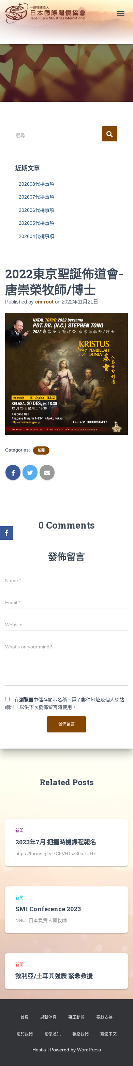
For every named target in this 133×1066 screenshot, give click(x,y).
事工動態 (76, 1017)
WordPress (89, 1049)
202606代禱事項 (36, 210)
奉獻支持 (104, 1017)
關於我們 (24, 1034)
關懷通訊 (52, 1034)
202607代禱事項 (36, 197)
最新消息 (48, 1017)
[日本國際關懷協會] (47, 13)
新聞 (41, 450)
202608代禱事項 (36, 184)
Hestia (39, 1049)
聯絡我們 (80, 1034)
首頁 (24, 1017)
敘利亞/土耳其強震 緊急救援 (54, 976)
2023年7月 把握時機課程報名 (55, 842)
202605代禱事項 (36, 223)
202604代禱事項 (36, 236)
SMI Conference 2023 (48, 909)
